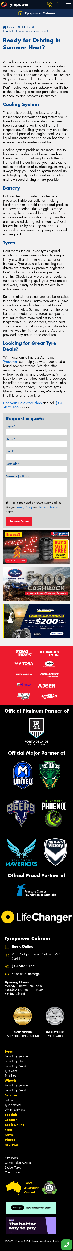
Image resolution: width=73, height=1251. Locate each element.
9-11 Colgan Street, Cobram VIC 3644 (36, 956)
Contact (11, 1120)
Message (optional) (18, 476)
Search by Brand (15, 1066)
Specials (11, 1115)
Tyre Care (11, 1071)
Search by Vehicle (16, 1056)
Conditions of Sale (49, 1240)
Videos (10, 1140)
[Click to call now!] (49, 4)
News (9, 1135)
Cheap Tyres (12, 1172)
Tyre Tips (10, 1076)
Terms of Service (49, 507)
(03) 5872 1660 (24, 966)
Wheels (10, 1081)
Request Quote (19, 521)
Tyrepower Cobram (39, 13)
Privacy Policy (24, 507)
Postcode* (12, 464)
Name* (10, 427)
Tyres (9, 1051)
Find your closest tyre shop (22, 403)
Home (10, 27)
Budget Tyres (13, 1167)
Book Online (14, 1125)
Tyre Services (13, 1105)
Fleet (8, 1130)
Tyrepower (10, 361)
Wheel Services (15, 1110)
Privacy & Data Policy (26, 1240)
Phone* (10, 439)
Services (11, 1095)
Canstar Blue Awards (18, 1163)
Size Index (11, 1158)
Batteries (10, 1100)
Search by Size (14, 1061)
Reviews (11, 1145)
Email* (10, 451)
